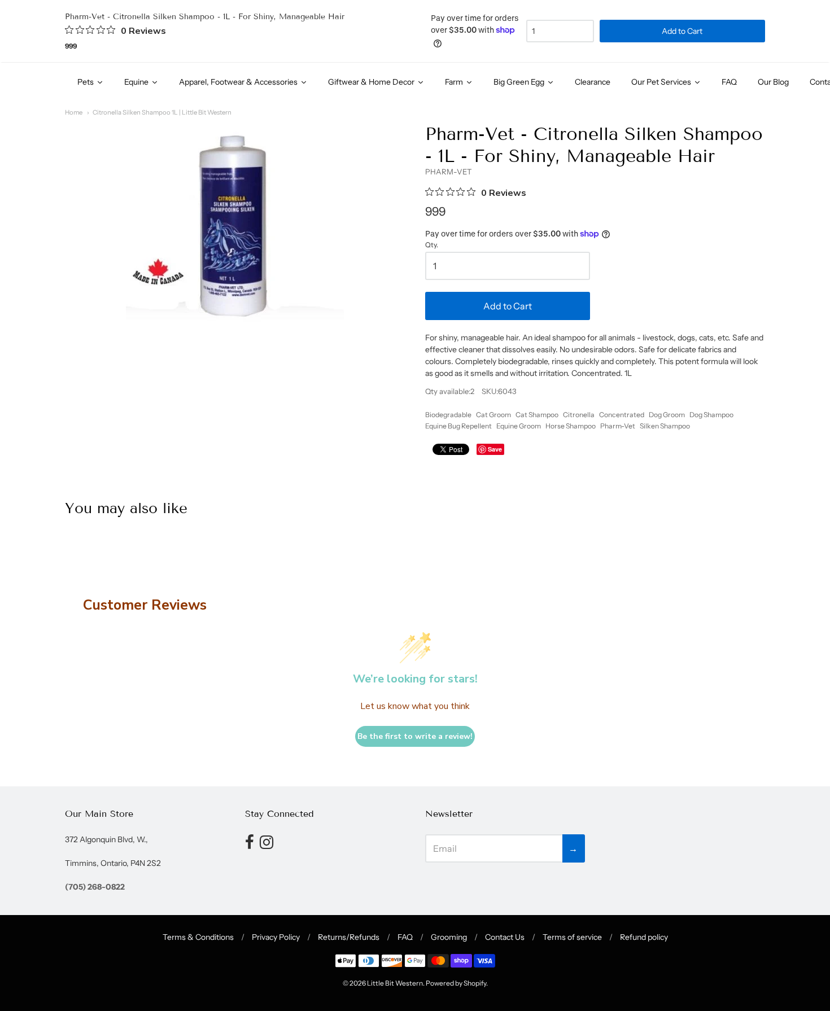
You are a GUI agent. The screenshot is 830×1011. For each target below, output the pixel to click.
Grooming (449, 937)
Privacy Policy (276, 937)
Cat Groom (493, 414)
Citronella (579, 414)
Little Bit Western (395, 983)
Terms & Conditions (198, 937)
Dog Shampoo (711, 414)
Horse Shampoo (570, 426)
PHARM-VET (448, 171)
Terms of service (572, 937)
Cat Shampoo (537, 414)
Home (73, 112)
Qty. (431, 245)
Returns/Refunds (348, 937)
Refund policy (644, 937)
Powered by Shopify (456, 983)
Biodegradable (448, 414)
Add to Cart (507, 306)
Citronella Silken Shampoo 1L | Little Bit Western (162, 112)
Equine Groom (518, 426)
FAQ (405, 937)
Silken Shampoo (665, 426)
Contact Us (505, 937)
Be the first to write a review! (415, 736)
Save (495, 449)
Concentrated (621, 414)
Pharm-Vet (617, 426)
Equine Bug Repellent (458, 426)
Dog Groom (667, 414)
